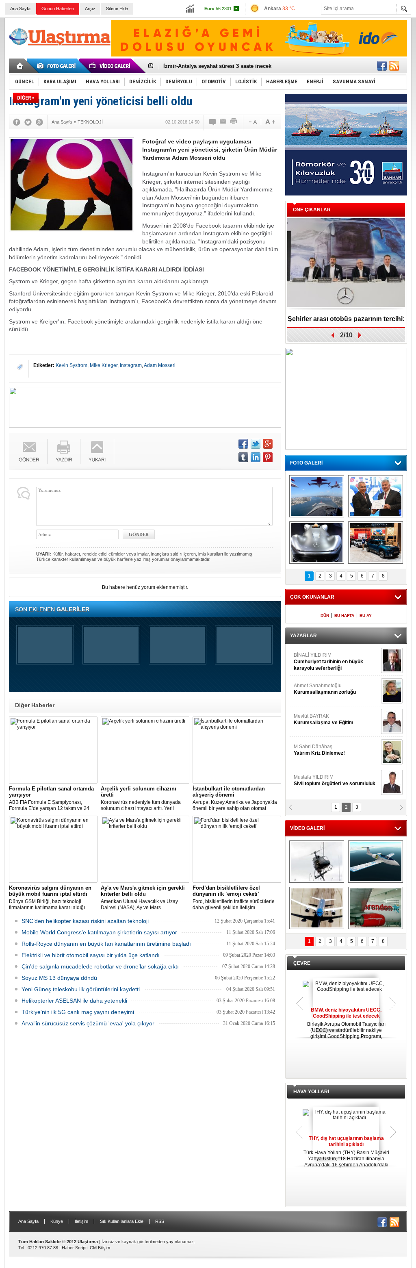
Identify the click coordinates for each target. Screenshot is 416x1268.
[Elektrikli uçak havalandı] (375, 861)
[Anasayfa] (20, 66)
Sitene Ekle (117, 8)
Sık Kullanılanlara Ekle (121, 1221)
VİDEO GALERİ (307, 828)
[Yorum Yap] (213, 122)
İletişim (81, 1221)
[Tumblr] (243, 457)
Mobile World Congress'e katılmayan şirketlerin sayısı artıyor (99, 932)
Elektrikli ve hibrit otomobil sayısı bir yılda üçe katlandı (91, 955)
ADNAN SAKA (318, 719)
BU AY (366, 615)
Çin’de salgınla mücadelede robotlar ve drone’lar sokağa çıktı (100, 966)
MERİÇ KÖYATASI (314, 750)
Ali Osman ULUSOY (316, 658)
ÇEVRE (301, 963)
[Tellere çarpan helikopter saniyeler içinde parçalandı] (316, 861)
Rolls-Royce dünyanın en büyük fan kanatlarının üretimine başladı (106, 943)
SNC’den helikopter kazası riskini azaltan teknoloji (85, 921)
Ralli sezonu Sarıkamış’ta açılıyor (346, 318)
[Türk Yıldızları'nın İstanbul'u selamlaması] (316, 496)
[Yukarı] (97, 451)
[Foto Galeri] (57, 66)
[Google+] (39, 122)
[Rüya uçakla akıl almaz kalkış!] (316, 908)
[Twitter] (28, 122)
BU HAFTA (344, 615)
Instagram (131, 365)
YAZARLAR (303, 635)
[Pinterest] (268, 457)
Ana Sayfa (20, 8)
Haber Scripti (74, 1247)
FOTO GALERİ (306, 463)
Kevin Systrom (71, 365)
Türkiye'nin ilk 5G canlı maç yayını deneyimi (78, 1012)
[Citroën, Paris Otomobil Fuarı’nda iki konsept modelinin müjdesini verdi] (375, 542)
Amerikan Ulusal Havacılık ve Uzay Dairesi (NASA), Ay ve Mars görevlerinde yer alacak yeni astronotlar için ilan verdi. (144, 898)
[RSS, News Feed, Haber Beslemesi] (394, 66)
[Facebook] (16, 122)
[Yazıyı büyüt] (270, 122)
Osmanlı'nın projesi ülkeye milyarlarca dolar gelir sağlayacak (240, 66)
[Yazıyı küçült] (252, 122)
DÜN (325, 615)
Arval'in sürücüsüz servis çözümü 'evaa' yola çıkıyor (88, 1023)
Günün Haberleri (57, 8)
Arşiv (90, 8)
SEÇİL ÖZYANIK (312, 689)
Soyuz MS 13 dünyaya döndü (59, 978)
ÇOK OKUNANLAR (312, 597)
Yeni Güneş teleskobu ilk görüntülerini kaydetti (81, 989)
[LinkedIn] (255, 457)
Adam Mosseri (160, 365)
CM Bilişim (100, 1247)
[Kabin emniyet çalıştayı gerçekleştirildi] (375, 496)
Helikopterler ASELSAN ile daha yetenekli (74, 1000)
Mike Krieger (103, 365)
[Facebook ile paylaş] (382, 66)
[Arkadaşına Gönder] (223, 122)
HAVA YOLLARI (311, 1091)
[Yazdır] (234, 122)
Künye (56, 1221)
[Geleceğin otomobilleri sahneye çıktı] (316, 542)
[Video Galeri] (110, 66)
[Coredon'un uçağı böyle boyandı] (375, 908)
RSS (159, 1221)
